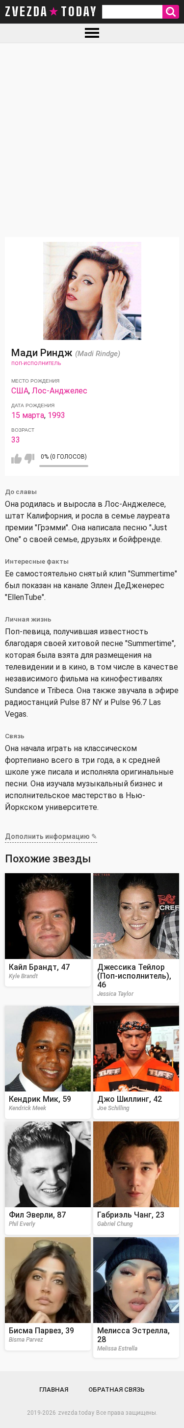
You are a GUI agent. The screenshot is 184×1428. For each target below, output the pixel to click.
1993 (56, 415)
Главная (53, 1389)
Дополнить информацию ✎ (51, 836)
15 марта (27, 415)
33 (15, 439)
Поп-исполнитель (36, 363)
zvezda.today (76, 1412)
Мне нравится (16, 459)
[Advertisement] (92, 140)
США (19, 390)
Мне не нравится (29, 459)
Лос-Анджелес (59, 390)
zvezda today (51, 12)
